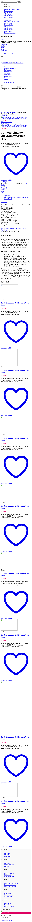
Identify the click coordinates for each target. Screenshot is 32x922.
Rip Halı (6, 854)
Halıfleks (7, 853)
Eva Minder (7, 905)
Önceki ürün (4, 115)
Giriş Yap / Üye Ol (9, 33)
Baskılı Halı (7, 875)
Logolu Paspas (9, 876)
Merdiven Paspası (10, 886)
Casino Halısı (8, 895)
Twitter (3, 46)
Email (2, 49)
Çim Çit (6, 866)
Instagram (4, 50)
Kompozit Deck (9, 906)
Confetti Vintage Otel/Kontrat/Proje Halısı (13, 118)
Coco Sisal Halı (9, 864)
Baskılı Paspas (9, 873)
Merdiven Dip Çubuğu (11, 883)
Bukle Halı (7, 856)
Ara (19, 1)
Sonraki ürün (5, 123)
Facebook (4, 44)
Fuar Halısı (7, 893)
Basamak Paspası (10, 885)
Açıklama (7, 195)
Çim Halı (7, 863)
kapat (2, 39)
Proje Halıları (11, 112)
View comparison (6, 920)
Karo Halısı (7, 903)
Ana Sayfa (4, 112)
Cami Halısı (8, 896)
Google (3, 47)
